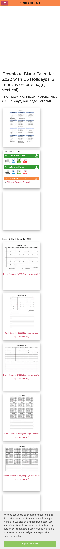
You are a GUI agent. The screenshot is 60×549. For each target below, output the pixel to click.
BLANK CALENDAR (30, 2)
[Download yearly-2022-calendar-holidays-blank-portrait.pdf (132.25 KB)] (25, 160)
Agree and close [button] (30, 544)
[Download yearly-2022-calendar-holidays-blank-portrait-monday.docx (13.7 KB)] (13, 172)
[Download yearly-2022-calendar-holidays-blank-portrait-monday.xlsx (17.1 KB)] (19, 172)
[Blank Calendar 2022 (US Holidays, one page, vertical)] (21, 144)
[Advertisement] (30, 38)
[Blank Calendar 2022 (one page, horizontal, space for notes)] (21, 471)
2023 (26, 151)
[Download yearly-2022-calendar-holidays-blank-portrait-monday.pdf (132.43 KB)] (25, 172)
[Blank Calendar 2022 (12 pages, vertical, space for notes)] (21, 329)
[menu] (6, 4)
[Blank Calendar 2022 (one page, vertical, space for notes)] (21, 429)
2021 (14, 151)
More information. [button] (14, 536)
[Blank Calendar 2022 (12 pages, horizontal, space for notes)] (21, 371)
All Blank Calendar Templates (19, 182)
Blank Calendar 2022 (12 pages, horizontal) (21, 274)
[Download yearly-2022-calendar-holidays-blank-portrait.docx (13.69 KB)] (13, 160)
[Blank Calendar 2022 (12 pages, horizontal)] (21, 270)
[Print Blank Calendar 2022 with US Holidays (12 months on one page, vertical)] (7, 160)
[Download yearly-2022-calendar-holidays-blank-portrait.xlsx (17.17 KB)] (19, 160)
